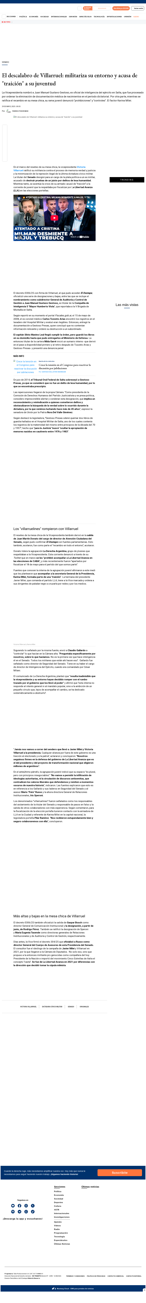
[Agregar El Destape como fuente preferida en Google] (95, 111)
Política (23, 17)
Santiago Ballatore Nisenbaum (52, 372)
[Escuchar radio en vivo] (101, 8)
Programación (61, 1233)
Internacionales (59, 17)
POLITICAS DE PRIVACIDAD (96, 1276)
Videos (57, 1226)
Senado (71, 1007)
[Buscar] (79, 8)
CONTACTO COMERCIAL (116, 1276)
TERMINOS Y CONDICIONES (75, 1276)
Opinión (127, 17)
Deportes (73, 17)
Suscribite (120, 1172)
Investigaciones (114, 17)
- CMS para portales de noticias (75, 1289)
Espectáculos (85, 17)
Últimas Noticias (62, 1244)
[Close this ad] (144, 1290)
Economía (33, 17)
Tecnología (99, 17)
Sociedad (44, 17)
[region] (73, 43)
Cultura (57, 1206)
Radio (136, 17)
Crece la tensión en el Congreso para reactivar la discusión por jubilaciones (65, 366)
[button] (5, 128)
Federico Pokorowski (20, 111)
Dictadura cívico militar (52, 1007)
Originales (84, 1007)
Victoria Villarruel (28, 1007)
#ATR (56, 1210)
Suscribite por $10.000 (121, 8)
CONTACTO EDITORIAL (133, 1276)
